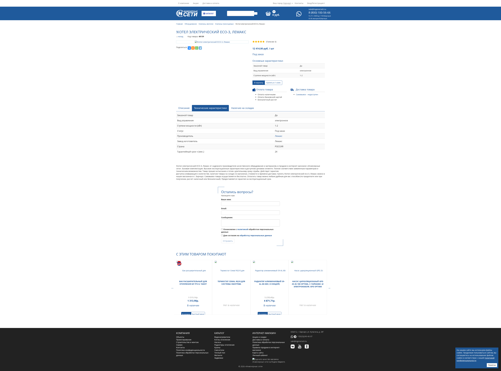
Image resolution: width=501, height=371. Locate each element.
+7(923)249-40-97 (304, 336)
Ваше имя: (226, 199)
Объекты (180, 337)
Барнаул (287, 3)
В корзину (258, 82)
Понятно (492, 365)
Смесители (219, 350)
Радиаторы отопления (224, 345)
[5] (263, 42)
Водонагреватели (222, 337)
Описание (184, 108)
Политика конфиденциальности (190, 350)
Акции (196, 3)
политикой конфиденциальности (475, 359)
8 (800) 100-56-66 (319, 12)
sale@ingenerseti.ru (317, 9)
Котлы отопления (222, 339)
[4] (261, 42)
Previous (172, 287)
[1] (253, 42)
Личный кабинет (260, 355)
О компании (183, 3)
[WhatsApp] (196, 48)
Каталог (209, 13)
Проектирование (183, 339)
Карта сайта (257, 352)
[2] (256, 42)
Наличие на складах (242, 108)
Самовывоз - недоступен (307, 94)
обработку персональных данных (256, 235)
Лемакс (278, 136)
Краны (217, 347)
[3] (258, 42)
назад (180, 36)
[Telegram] (200, 48)
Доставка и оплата (210, 3)
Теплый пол (219, 352)
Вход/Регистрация (315, 3)
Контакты (299, 3)
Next (328, 287)
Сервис (179, 345)
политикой (242, 229)
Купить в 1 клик (273, 82)
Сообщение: (227, 217)
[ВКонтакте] (189, 48)
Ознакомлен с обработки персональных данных (247, 230)
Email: (224, 208)
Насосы (217, 342)
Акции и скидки (259, 337)
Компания (183, 333)
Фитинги (218, 355)
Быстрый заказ (198, 314)
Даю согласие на (247, 235)
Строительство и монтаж (187, 342)
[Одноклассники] (193, 48)
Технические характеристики (210, 108)
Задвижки (218, 358)
